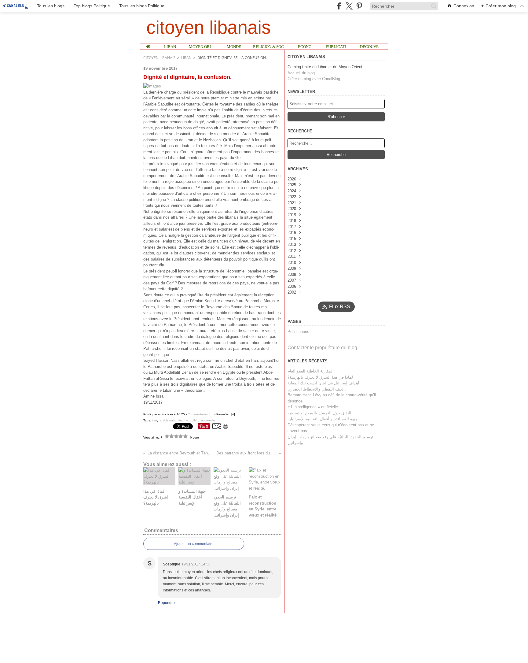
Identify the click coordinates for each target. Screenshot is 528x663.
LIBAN (170, 47)
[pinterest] (359, 5)
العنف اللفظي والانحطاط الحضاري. (317, 389)
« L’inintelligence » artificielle (313, 407)
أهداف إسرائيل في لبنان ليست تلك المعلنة (323, 383)
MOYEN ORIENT (202, 47)
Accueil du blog (301, 73)
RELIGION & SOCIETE (270, 47)
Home (148, 45)
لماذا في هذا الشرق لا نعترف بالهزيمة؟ (320, 377)
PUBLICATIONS (338, 47)
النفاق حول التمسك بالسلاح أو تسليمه (319, 413)
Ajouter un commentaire (194, 544)
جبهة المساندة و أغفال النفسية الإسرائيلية (323, 419)
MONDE (234, 47)
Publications (298, 331)
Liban (186, 57)
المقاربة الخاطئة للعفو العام (311, 371)
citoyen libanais (159, 57)
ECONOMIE (307, 47)
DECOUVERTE (371, 47)
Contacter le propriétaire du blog (322, 347)
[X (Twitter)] (349, 5)
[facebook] (339, 5)
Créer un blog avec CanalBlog (314, 78)
